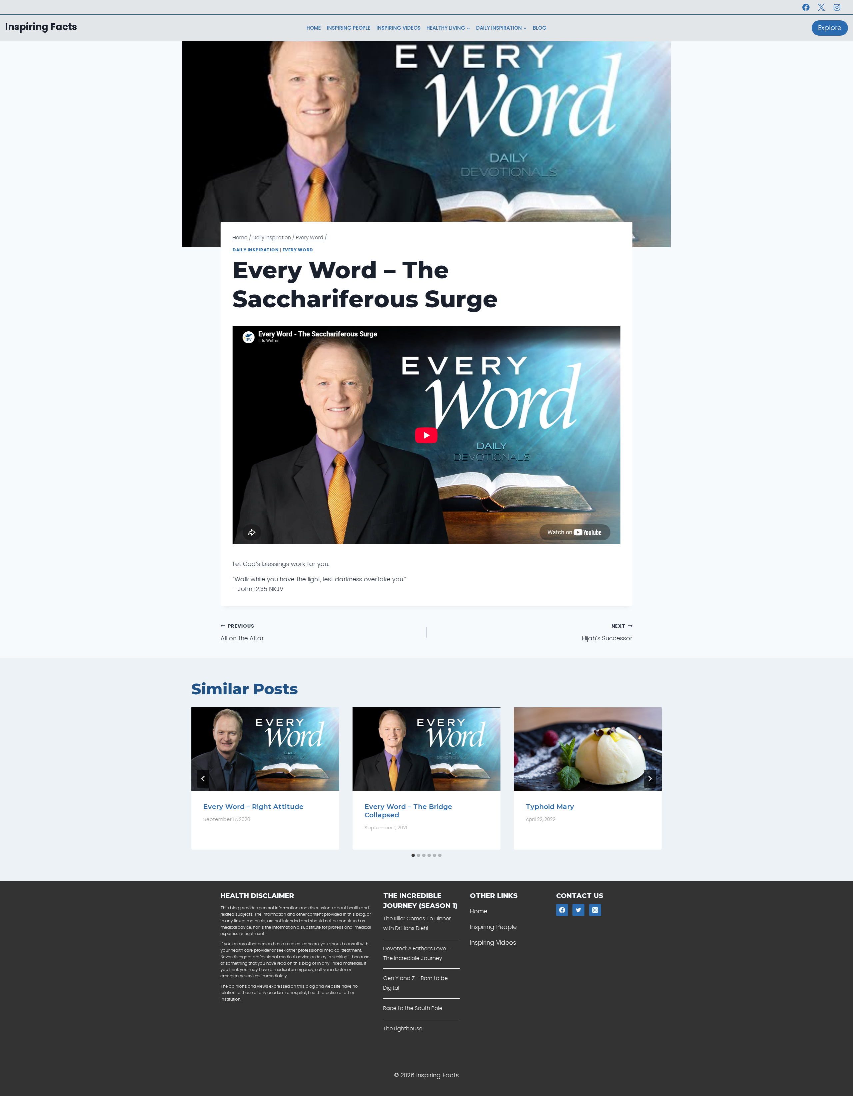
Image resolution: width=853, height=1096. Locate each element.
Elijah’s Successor (607, 632)
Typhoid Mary (550, 807)
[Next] (650, 779)
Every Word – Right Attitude (253, 807)
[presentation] (265, 749)
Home (314, 27)
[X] (821, 7)
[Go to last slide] (203, 779)
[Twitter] (578, 910)
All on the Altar (242, 632)
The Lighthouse (403, 1028)
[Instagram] (837, 7)
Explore (829, 27)
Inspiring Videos (399, 27)
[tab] (413, 855)
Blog (539, 27)
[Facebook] (806, 7)
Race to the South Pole (412, 1008)
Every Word (298, 250)
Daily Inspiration (256, 250)
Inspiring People (349, 27)
